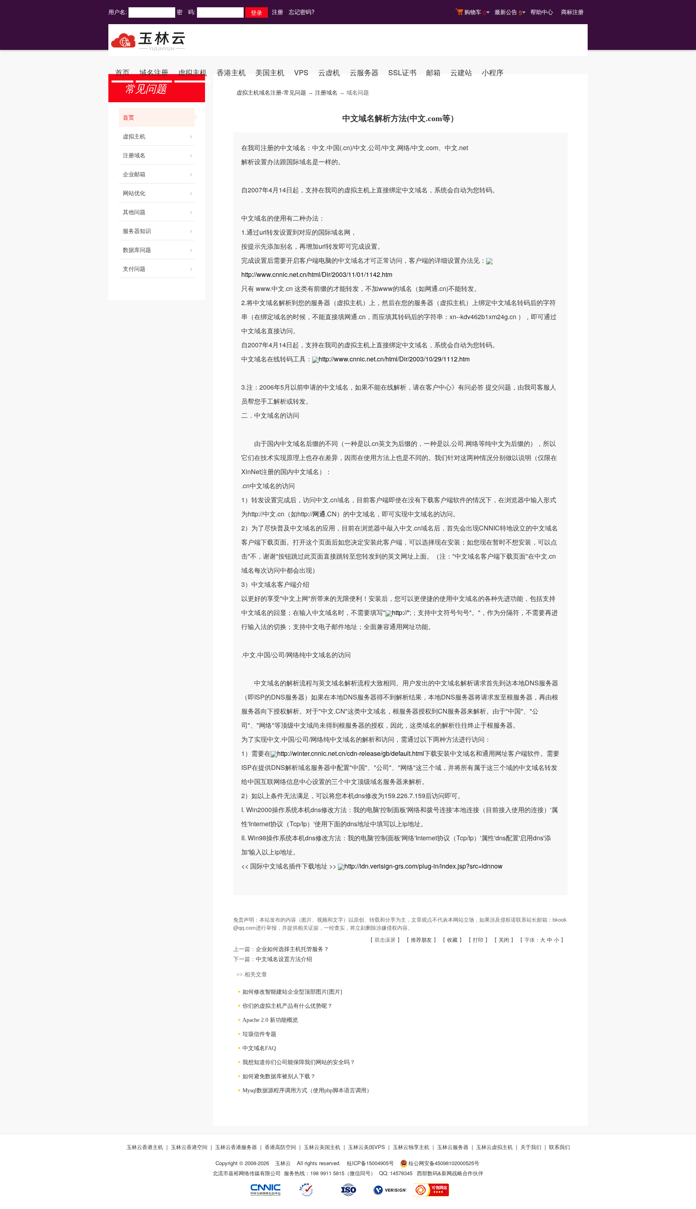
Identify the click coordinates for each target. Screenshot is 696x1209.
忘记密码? (302, 12)
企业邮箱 (134, 174)
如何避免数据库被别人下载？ (279, 1076)
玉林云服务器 (452, 1147)
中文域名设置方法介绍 (284, 959)
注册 (277, 12)
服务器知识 (137, 231)
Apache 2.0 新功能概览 (270, 1020)
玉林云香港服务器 (236, 1147)
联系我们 (559, 1147)
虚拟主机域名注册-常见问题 (271, 93)
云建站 (461, 72)
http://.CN (317, 513)
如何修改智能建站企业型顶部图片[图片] (292, 992)
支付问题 (134, 268)
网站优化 (134, 193)
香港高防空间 (280, 1147)
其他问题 (134, 212)
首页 (122, 72)
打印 (478, 939)
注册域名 (134, 155)
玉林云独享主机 (411, 1147)
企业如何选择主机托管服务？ (292, 949)
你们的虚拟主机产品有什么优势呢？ (287, 1006)
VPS (301, 72)
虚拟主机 (192, 72)
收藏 (452, 939)
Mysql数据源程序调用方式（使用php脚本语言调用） (307, 1090)
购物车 (475, 12)
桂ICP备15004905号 (370, 1163)
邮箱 (433, 72)
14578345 (401, 1173)
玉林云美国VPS (366, 1147)
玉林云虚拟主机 (494, 1147)
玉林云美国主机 (322, 1147)
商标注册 (572, 12)
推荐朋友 (421, 939)
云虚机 (329, 72)
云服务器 (364, 72)
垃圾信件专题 (259, 1034)
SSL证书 (402, 72)
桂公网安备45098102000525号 (443, 1163)
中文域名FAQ (259, 1048)
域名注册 (153, 72)
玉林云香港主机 (144, 1147)
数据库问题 (137, 250)
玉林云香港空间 (189, 1147)
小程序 (492, 72)
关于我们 (530, 1147)
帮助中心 (541, 12)
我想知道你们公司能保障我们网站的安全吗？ (298, 1062)
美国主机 (269, 72)
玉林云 (283, 1163)
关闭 (504, 939)
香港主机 (231, 72)
